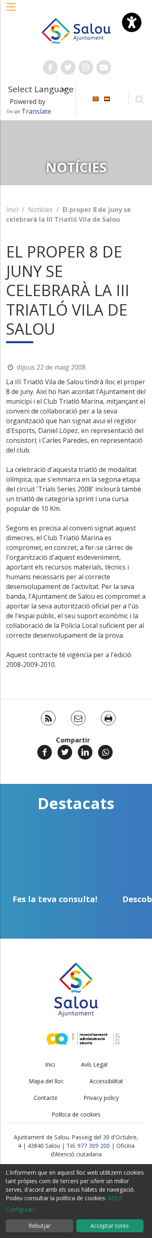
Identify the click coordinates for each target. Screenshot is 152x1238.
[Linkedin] (85, 752)
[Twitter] (65, 752)
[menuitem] (96, 98)
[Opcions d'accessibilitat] (132, 22)
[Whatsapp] (105, 752)
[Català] (95, 98)
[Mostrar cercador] (139, 99)
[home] (76, 30)
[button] (11, 10)
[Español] (107, 98)
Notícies (40, 209)
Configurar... (21, 1209)
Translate (36, 111)
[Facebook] (44, 752)
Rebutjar (39, 1225)
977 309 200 (93, 1145)
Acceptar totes (109, 1225)
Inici (12, 209)
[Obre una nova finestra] (50, 67)
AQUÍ (115, 1198)
